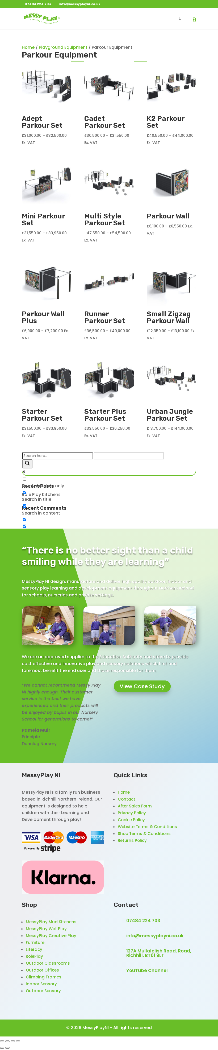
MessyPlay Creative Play (51, 935)
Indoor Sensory (41, 984)
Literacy (34, 949)
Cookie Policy (131, 820)
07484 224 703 (143, 920)
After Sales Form (135, 806)
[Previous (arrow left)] (2, 1048)
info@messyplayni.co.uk (155, 936)
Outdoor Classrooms (48, 963)
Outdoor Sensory (43, 991)
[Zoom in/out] (2, 1041)
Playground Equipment (63, 47)
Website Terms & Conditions (147, 826)
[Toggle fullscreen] (7, 1041)
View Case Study (142, 686)
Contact (126, 799)
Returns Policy (132, 840)
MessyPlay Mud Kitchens (51, 922)
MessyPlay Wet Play (46, 929)
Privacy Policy (132, 813)
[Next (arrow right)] (7, 1048)
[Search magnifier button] (27, 463)
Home (28, 47)
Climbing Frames (43, 977)
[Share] (13, 1041)
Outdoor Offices (42, 970)
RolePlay (34, 956)
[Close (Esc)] (18, 1041)
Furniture (35, 942)
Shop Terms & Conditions (144, 833)
